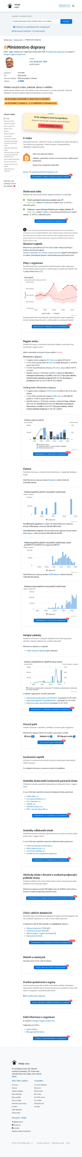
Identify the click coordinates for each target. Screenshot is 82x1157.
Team (68, 1143)
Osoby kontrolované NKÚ (35, 931)
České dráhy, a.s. (32, 796)
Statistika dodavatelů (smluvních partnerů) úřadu (10, 143)
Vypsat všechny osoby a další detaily (51, 967)
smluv (49, 363)
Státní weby (16, 1113)
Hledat (66, 21)
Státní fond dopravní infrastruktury (39, 846)
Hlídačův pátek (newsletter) (21, 1131)
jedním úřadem (31, 1029)
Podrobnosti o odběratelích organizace (51, 859)
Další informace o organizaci (9, 170)
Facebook (17, 1125)
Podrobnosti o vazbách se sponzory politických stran (51, 897)
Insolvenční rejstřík (10, 139)
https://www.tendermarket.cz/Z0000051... (42, 698)
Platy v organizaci (9, 126)
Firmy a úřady (16, 1100)
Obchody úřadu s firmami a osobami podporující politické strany (12, 155)
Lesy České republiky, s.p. (35, 851)
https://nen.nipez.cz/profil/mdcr (37, 703)
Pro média (38, 1100)
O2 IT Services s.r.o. (33, 801)
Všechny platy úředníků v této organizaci (52, 326)
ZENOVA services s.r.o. (34, 807)
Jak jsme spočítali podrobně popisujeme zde (40, 172)
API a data (37, 1094)
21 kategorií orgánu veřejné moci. (43, 1021)
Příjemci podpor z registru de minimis (39, 933)
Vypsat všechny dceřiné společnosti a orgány (51, 1002)
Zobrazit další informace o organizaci (51, 1038)
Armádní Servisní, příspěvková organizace (41, 853)
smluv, (57, 368)
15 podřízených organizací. (55, 52)
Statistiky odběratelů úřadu (10, 149)
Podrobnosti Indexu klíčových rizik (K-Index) (50, 176)
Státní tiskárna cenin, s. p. (35, 848)
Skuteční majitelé (9, 123)
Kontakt (37, 1107)
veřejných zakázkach (37, 651)
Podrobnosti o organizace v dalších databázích (51, 942)
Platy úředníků (17, 1094)
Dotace (6, 131)
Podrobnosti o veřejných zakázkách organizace (51, 709)
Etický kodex (38, 1091)
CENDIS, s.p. (30, 804)
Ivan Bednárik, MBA (38, 61)
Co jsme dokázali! (40, 1085)
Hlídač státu (8, 40)
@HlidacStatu (18, 1122)
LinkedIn (16, 1128)
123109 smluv (51, 391)
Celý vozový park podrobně (51, 742)
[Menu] (73, 5)
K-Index (7, 118)
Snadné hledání (39, 31)
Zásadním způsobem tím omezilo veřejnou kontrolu (42, 253)
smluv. (60, 352)
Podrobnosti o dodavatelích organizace (51, 815)
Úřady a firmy (18, 40)
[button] (27, 99)
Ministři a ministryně (10, 162)
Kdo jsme (37, 1088)
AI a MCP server (39, 1097)
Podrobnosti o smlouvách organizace (51, 453)
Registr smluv (8, 128)
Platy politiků (16, 1097)
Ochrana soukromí (43, 1143)
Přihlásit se (64, 6)
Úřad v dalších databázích (12, 159)
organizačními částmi (35, 1032)
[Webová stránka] (19, 81)
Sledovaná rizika (9, 121)
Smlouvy (15, 1085)
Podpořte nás (39, 1103)
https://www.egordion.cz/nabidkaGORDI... (41, 700)
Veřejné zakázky (9, 133)
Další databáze (17, 1110)
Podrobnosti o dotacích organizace (51, 620)
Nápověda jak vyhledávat (22, 31)
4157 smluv (51, 360)
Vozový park (8, 136)
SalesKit (13, 183)
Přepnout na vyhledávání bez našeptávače (32, 27)
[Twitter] (21, 81)
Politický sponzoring (19, 1103)
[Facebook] (23, 81)
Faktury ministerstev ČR (35, 928)
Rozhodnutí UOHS (33, 936)
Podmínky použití (58, 1143)
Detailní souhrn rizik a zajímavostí (51, 220)
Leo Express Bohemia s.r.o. (36, 799)
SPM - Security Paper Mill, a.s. (37, 809)
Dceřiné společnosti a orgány (11, 165)
